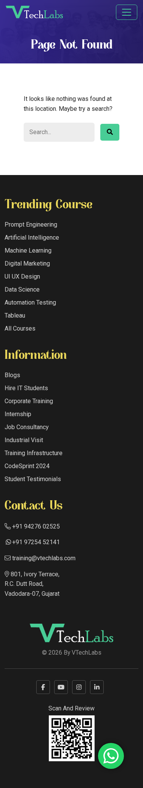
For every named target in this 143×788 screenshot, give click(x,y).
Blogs (12, 375)
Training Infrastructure (34, 453)
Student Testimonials (33, 479)
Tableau (15, 315)
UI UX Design (22, 276)
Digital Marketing (27, 263)
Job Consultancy (27, 427)
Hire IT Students (26, 388)
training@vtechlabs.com (43, 558)
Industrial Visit (24, 440)
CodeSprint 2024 (27, 466)
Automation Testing (30, 302)
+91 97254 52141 (36, 542)
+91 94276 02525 (35, 526)
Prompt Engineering (31, 224)
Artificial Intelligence (32, 237)
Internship (18, 414)
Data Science (22, 289)
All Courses (20, 328)
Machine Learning (28, 250)
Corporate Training (29, 401)
